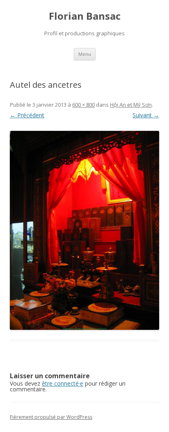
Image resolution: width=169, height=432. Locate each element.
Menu (84, 54)
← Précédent (27, 115)
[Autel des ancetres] (84, 230)
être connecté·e (62, 383)
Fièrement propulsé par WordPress (51, 417)
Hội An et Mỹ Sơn (131, 104)
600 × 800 (83, 104)
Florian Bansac (85, 16)
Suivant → (145, 115)
